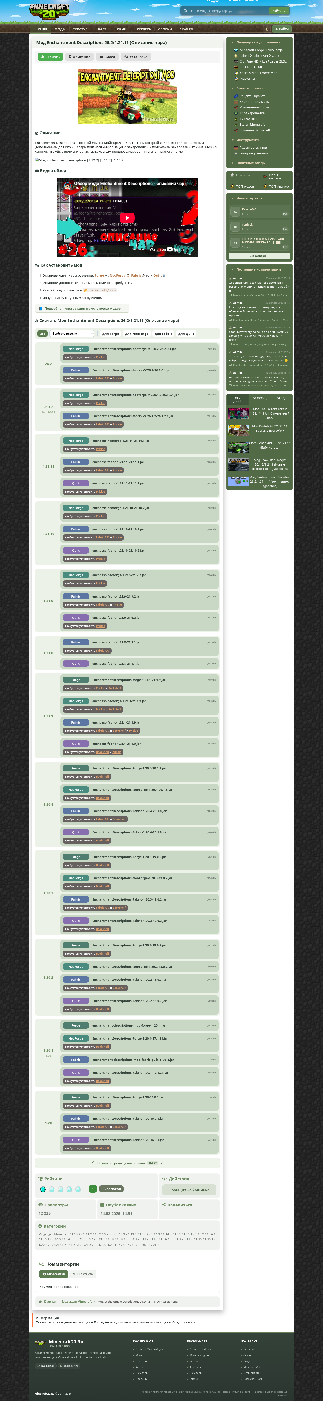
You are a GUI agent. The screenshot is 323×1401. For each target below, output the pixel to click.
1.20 (199, 1239)
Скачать (187, 29)
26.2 (156, 1244)
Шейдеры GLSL (274, 61)
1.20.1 (209, 1239)
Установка (138, 56)
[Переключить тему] (267, 29)
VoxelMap (269, 72)
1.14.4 (167, 1234)
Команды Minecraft (255, 130)
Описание (81, 56)
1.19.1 (153, 1239)
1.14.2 (144, 1234)
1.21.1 (75, 1244)
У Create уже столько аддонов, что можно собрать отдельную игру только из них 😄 (258, 358)
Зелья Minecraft (252, 124)
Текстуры (82, 29)
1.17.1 (100, 1239)
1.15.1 (187, 1234)
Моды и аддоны (200, 1355)
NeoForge (118, 275)
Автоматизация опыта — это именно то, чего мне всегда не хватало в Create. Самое (259, 379)
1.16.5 (88, 1239)
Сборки (165, 29)
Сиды (246, 1361)
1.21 (65, 1244)
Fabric (136, 275)
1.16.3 (56, 1239)
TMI (259, 67)
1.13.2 (132, 1234)
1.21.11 (112, 1244)
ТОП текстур (279, 186)
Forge (99, 275)
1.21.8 (86, 1244)
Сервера (144, 29)
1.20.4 (54, 1244)
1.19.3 (176, 1239)
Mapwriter (248, 78)
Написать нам (252, 1379)
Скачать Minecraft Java (150, 1349)
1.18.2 (132, 1239)
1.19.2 (165, 1239)
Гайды (194, 1379)
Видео (109, 56)
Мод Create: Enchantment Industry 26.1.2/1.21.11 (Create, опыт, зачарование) (261, 385)
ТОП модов (245, 186)
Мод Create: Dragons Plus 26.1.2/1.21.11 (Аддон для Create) (261, 364)
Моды (60, 29)
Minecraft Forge (252, 50)
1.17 (78, 1239)
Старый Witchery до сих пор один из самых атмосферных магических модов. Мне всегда (258, 336)
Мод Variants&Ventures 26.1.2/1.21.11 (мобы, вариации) (261, 295)
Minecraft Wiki (252, 1367)
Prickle (100, 357)
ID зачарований (252, 113)
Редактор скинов (253, 147)
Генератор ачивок (254, 153)
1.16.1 (211, 1234)
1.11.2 (87, 1234)
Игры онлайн (275, 176)
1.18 (111, 1239)
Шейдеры (142, 1373)
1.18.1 (121, 1239)
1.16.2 (45, 1239)
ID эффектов (249, 118)
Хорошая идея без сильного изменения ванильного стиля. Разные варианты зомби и (259, 286)
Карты (103, 29)
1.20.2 (42, 1244)
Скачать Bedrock (200, 1349)
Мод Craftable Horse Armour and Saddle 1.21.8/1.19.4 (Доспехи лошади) (261, 319)
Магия (108, 1234)
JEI (242, 67)
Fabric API (102, 378)
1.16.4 (68, 1239)
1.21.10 (99, 1244)
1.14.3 (155, 1234)
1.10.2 (75, 1234)
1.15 (177, 1234)
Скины (123, 29)
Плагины (141, 1379)
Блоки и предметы (255, 101)
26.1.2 (146, 1244)
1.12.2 (120, 1234)
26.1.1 (134, 1244)
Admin (237, 278)
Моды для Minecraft (53, 1234)
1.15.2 (199, 1234)
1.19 (143, 1239)
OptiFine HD (249, 61)
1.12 (98, 1234)
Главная (50, 1302)
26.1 (124, 1244)
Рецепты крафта (252, 96)
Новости (243, 175)
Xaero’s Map (249, 72)
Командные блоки (254, 107)
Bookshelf (114, 688)
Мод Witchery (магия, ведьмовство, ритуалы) (259, 344)
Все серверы (258, 256)
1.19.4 (188, 1239)
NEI (250, 67)
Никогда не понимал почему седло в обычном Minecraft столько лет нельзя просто (256, 311)
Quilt (157, 275)
